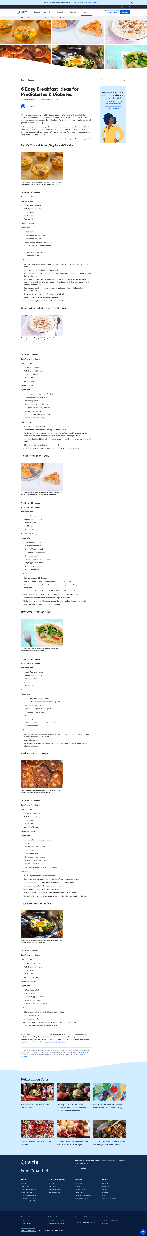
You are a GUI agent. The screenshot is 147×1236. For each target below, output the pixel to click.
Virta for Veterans (26, 1192)
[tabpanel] (37, 1099)
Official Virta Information (110, 1220)
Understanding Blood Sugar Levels (31, 1201)
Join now (125, 12)
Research (78, 1186)
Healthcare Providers (54, 1189)
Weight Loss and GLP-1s (28, 1189)
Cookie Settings (28, 1230)
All (22, 18)
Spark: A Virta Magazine (109, 1198)
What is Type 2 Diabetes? (28, 1195)
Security (104, 1217)
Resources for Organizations (83, 1195)
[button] (48, 12)
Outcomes (78, 1183)
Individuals (24, 1183)
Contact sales (112, 12)
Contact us (81, 1168)
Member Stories (80, 1189)
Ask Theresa (64, 18)
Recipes (31, 80)
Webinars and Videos (81, 1198)
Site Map (105, 1223)
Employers (51, 1183)
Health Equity (79, 1192)
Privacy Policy (25, 1220)
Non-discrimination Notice (56, 1223)
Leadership (105, 1186)
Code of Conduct (53, 1217)
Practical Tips (50, 18)
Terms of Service (26, 1217)
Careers (104, 1189)
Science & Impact (34, 18)
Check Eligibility (113, 108)
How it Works (25, 1186)
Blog (22, 80)
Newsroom (105, 1192)
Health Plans (52, 1186)
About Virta (105, 1183)
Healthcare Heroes (54, 1192)
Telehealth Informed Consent (57, 1220)
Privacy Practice (26, 1223)
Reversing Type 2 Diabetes (29, 1198)
